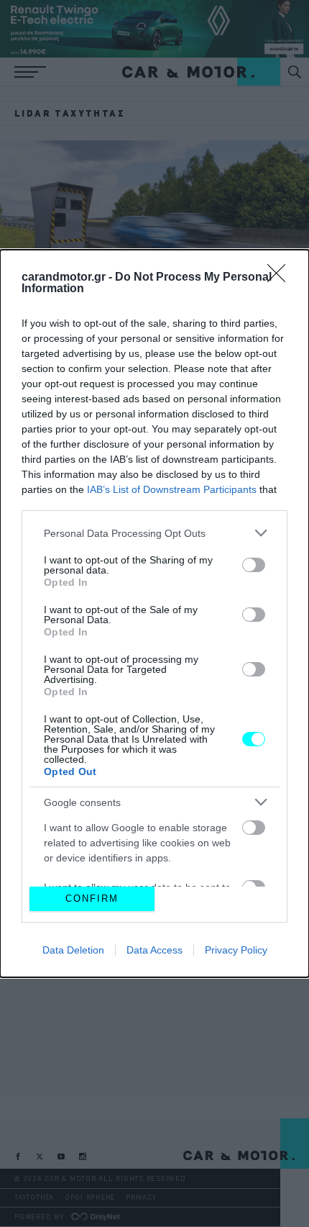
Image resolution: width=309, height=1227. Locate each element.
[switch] (253, 565)
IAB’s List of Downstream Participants (172, 489)
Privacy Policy (236, 950)
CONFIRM (92, 898)
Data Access (154, 950)
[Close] (281, 277)
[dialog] (154, 613)
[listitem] (154, 532)
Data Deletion (73, 950)
